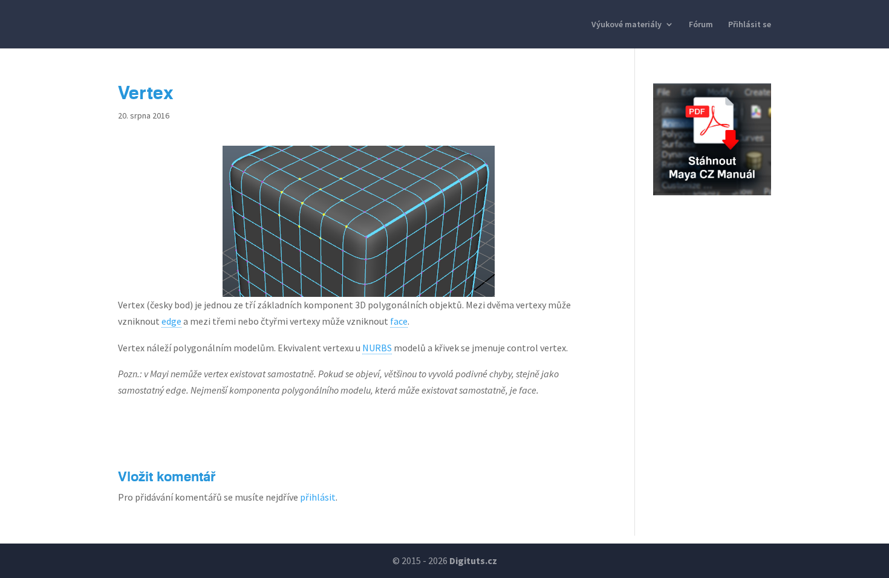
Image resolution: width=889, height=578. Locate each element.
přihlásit (318, 497)
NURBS (377, 348)
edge (171, 321)
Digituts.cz (473, 560)
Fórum (701, 25)
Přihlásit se (749, 25)
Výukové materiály (626, 25)
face (399, 321)
